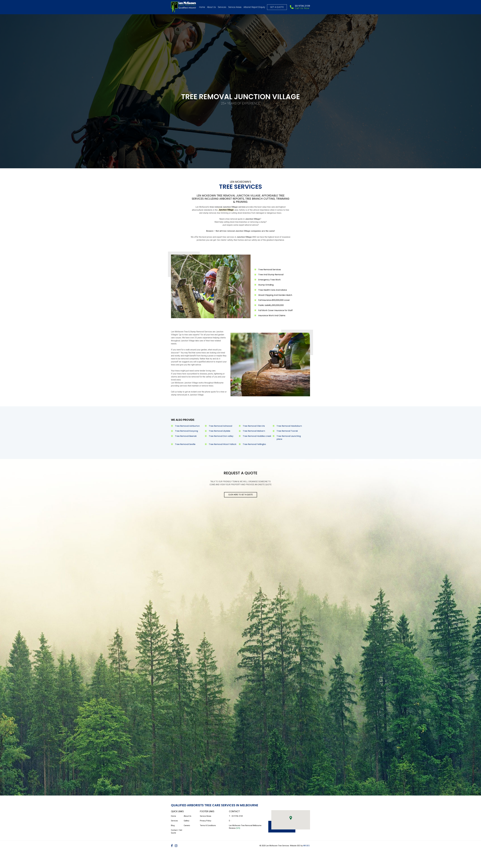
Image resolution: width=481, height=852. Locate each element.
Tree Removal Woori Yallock (222, 444)
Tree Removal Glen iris (254, 425)
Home (202, 7)
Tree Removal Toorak (287, 431)
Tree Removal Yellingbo (254, 444)
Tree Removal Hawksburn (289, 425)
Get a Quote (277, 7)
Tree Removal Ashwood (220, 425)
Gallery (186, 821)
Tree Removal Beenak (186, 436)
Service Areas (235, 7)
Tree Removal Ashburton (187, 425)
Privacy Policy (205, 821)
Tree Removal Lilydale (219, 431)
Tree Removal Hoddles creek (257, 436)
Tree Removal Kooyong (186, 431)
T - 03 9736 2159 (236, 816)
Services (222, 7)
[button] (291, 818)
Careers (187, 825)
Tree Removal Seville (185, 444)
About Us (211, 7)
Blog (173, 825)
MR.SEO (306, 846)
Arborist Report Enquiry (254, 7)
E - (230, 821)
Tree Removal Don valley (221, 436)
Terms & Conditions (208, 825)
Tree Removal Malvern (254, 431)
